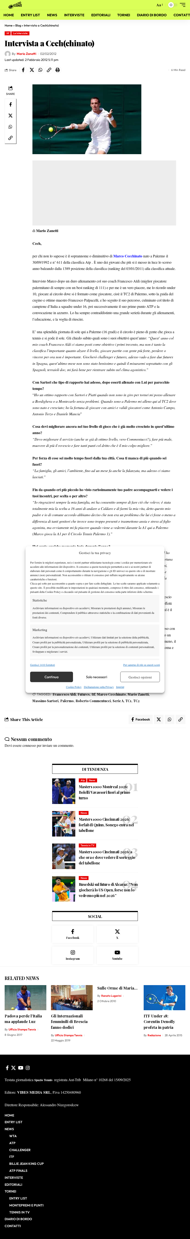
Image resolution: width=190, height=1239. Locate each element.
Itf (7, 33)
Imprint (120, 687)
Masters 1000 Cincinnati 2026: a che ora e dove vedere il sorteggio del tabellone (107, 857)
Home (9, 25)
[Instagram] (72, 955)
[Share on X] (32, 70)
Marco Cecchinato (111, 694)
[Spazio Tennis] (16, 4)
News (92, 780)
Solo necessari (96, 677)
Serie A (118, 701)
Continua (51, 677)
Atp (83, 780)
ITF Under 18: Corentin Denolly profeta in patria (159, 1021)
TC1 (128, 701)
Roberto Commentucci (93, 701)
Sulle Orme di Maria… (117, 987)
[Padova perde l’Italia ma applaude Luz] (25, 997)
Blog (18, 25)
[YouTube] (21, 1068)
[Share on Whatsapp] (40, 70)
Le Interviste (20, 33)
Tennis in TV (88, 845)
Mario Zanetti (26, 54)
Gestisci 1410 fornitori (42, 665)
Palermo (67, 701)
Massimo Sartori (45, 701)
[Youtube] (117, 955)
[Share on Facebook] (23, 70)
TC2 (136, 701)
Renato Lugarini (111, 995)
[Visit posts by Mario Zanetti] (8, 54)
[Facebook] (72, 934)
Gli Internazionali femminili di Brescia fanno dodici (69, 1021)
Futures (84, 694)
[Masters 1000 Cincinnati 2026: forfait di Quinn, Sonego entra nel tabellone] (63, 824)
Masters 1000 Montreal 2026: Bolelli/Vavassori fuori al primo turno (104, 792)
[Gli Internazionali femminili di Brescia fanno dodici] (72, 997)
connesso (29, 745)
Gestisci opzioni (140, 677)
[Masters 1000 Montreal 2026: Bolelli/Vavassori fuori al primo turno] (63, 791)
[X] (117, 934)
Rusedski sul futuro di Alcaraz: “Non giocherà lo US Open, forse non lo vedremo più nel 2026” (108, 890)
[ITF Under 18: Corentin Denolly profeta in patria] (164, 997)
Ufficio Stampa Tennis (22, 1029)
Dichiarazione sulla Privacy (99, 687)
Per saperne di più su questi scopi (141, 665)
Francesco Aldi (64, 694)
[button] (150, 5)
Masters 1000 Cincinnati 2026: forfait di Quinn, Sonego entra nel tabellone (106, 825)
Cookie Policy (74, 687)
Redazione (154, 1035)
